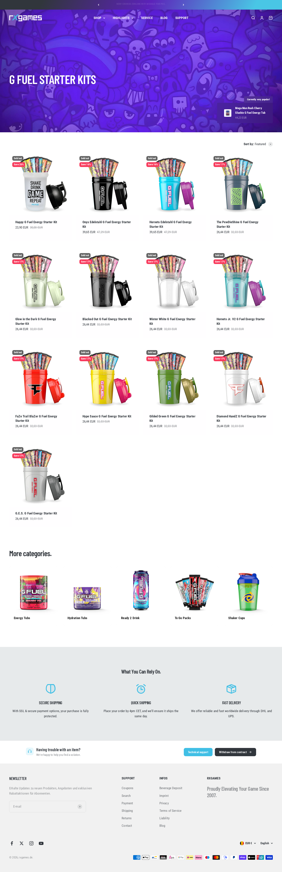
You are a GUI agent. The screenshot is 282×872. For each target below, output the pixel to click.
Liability (164, 818)
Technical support (198, 752)
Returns (127, 818)
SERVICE (147, 18)
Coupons (127, 788)
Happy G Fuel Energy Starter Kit (36, 222)
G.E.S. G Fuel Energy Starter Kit (36, 513)
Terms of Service (170, 811)
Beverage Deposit (170, 788)
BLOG (164, 18)
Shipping (127, 811)
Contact (127, 826)
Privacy (164, 803)
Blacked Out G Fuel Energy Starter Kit (107, 319)
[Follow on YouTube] (41, 843)
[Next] (183, 5)
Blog (162, 826)
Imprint (164, 796)
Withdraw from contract (233, 752)
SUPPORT (181, 18)
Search (126, 796)
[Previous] (98, 5)
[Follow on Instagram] (31, 843)
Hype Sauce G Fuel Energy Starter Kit (106, 416)
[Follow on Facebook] (11, 843)
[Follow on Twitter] (21, 843)
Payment (127, 803)
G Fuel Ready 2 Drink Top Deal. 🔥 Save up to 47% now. (141, 4)
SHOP (97, 18)
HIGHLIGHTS (121, 18)
